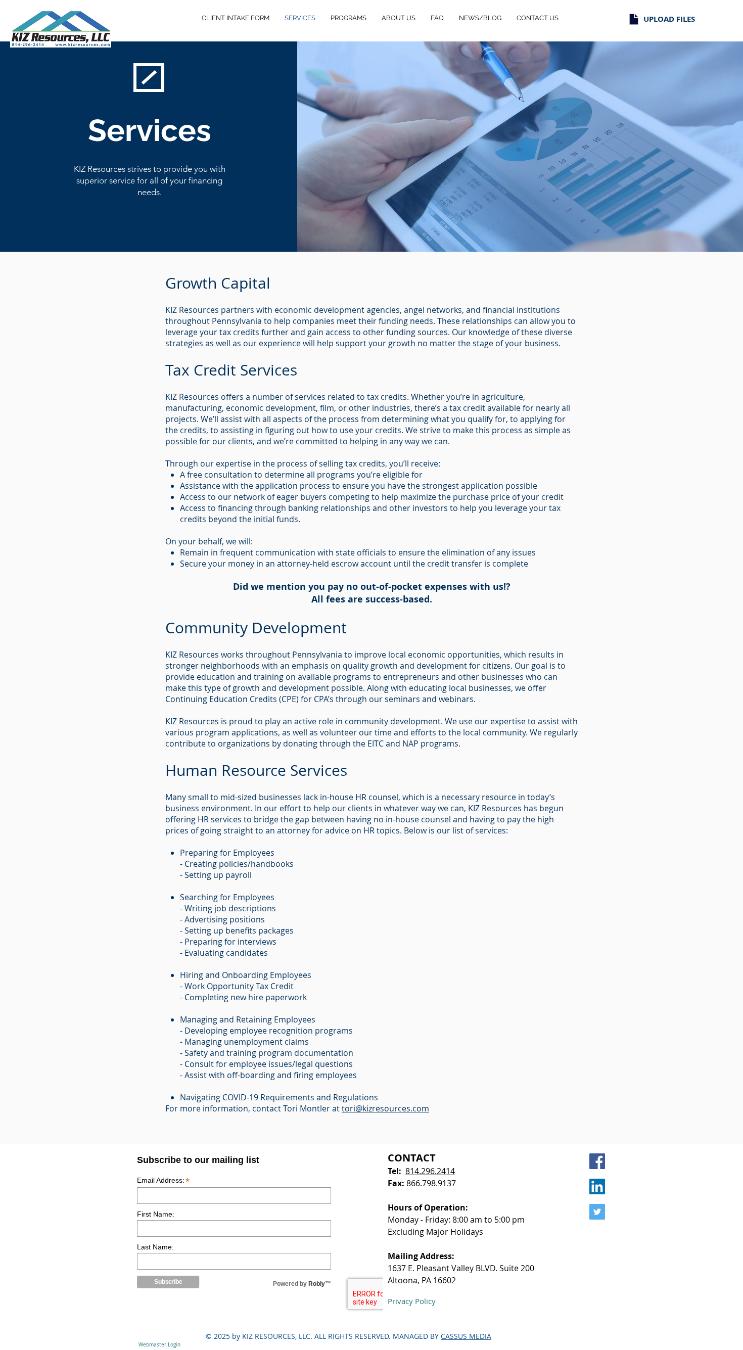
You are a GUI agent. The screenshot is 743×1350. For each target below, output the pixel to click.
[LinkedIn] (597, 1186)
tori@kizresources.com (385, 1108)
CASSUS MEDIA (466, 1336)
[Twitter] (597, 1212)
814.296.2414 (430, 1171)
